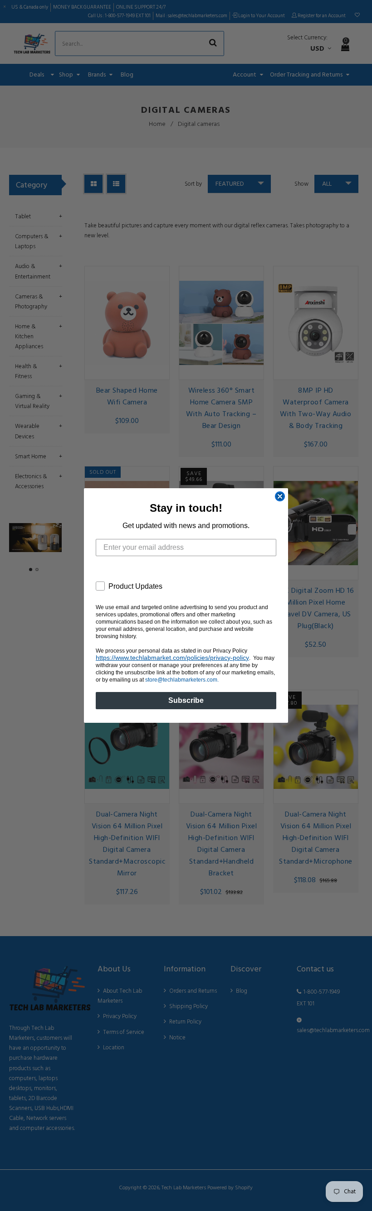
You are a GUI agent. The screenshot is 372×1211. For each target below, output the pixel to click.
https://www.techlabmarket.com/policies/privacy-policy (172, 657)
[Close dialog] (279, 496)
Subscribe (186, 700)
